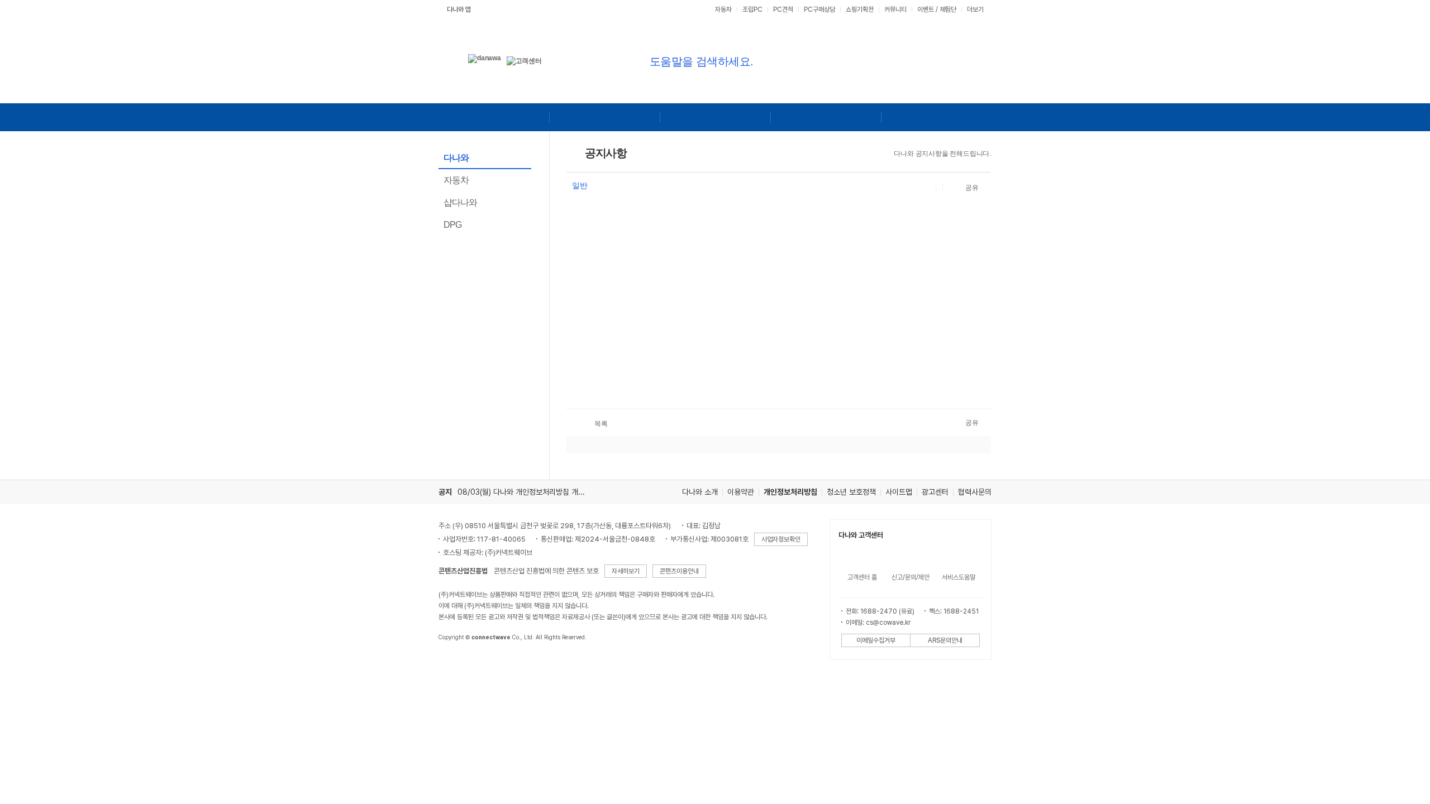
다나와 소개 (700, 491)
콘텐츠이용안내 (679, 571)
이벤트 (925, 9)
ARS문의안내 (945, 640)
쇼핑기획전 (860, 9)
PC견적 (783, 9)
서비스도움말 (958, 577)
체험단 (948, 9)
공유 (972, 188)
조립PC (752, 9)
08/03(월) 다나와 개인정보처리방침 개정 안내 (528, 491)
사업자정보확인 (780, 539)
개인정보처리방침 (790, 491)
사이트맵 (898, 491)
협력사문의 (975, 491)
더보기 (976, 9)
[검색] (895, 60)
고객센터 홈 (862, 577)
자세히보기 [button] (626, 571)
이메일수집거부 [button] (875, 640)
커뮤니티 (895, 9)
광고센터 (935, 491)
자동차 (723, 9)
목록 (601, 424)
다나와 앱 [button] (459, 9)
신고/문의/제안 (911, 577)
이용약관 (740, 491)
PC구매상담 (819, 9)
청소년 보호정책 (851, 491)
